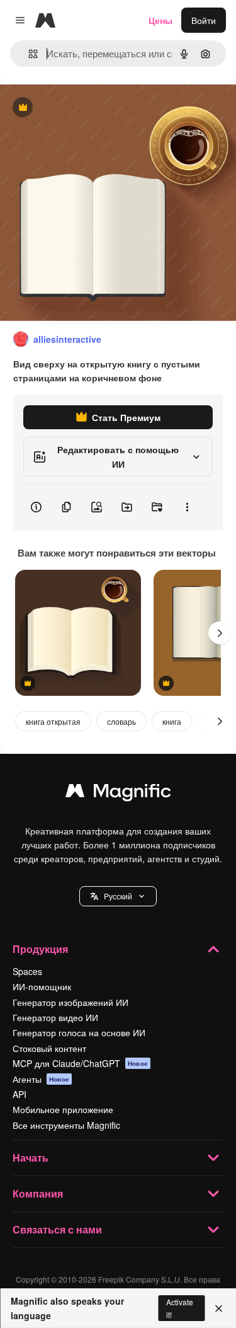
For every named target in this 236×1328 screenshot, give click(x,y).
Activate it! (179, 1307)
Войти (203, 20)
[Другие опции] (186, 507)
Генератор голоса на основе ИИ (79, 1032)
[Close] (218, 1308)
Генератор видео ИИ (55, 1017)
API (19, 1094)
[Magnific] (118, 793)
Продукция (40, 949)
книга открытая (53, 721)
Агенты (41, 1079)
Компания (38, 1193)
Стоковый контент (49, 1048)
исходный (84, 108)
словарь (121, 721)
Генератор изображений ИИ (70, 1002)
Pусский (118, 896)
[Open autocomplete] (28, 54)
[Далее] (219, 633)
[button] (118, 896)
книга (171, 721)
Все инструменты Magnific (66, 1125)
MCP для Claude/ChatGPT (80, 1063)
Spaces (27, 971)
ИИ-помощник (42, 986)
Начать (30, 1157)
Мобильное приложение (63, 1109)
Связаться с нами (57, 1229)
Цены (160, 20)
